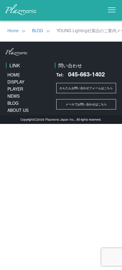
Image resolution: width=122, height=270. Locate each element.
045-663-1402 (80, 74)
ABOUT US (17, 110)
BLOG (13, 103)
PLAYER (15, 89)
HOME (13, 75)
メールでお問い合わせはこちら (86, 104)
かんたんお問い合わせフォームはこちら (86, 88)
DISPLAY (15, 82)
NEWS (13, 96)
